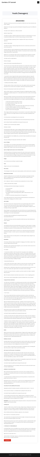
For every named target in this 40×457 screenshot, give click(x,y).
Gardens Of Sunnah (9, 2)
